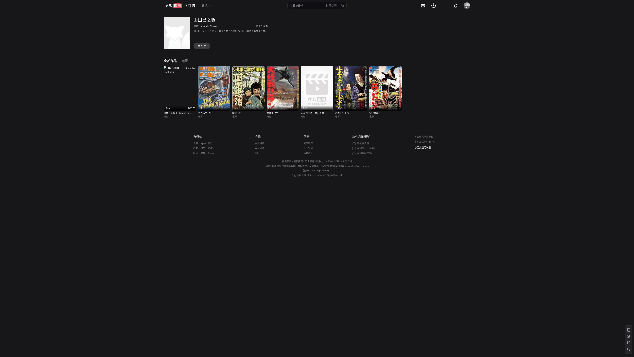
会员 (258, 137)
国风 (195, 153)
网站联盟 (308, 143)
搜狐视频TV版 (364, 153)
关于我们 (308, 148)
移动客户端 (363, 143)
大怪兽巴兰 (272, 113)
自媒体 (197, 137)
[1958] (283, 68)
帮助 (257, 153)
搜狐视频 (173, 6)
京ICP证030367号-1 (321, 170)
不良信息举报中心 (424, 137)
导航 (205, 5)
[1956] (385, 68)
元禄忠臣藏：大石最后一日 (315, 113)
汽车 (203, 148)
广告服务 (309, 161)
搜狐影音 (362, 148)
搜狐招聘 (298, 161)
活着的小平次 (342, 113)
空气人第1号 (204, 113)
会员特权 (259, 143)
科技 (210, 148)
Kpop (203, 143)
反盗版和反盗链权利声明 (322, 166)
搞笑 (203, 153)
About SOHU (334, 161)
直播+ (372, 148)
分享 (203, 46)
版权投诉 (308, 153)
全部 (195, 143)
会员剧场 (259, 148)
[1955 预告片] (180, 68)
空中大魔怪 (375, 113)
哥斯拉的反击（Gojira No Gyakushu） (176, 113)
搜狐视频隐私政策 (286, 166)
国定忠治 (237, 113)
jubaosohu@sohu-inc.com (357, 166)
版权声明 (302, 166)
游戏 (210, 143)
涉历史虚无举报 (423, 147)
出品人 (211, 153)
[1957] (317, 68)
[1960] (214, 68)
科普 (195, 148)
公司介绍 (347, 161)
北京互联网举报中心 (425, 141)
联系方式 (321, 161)
